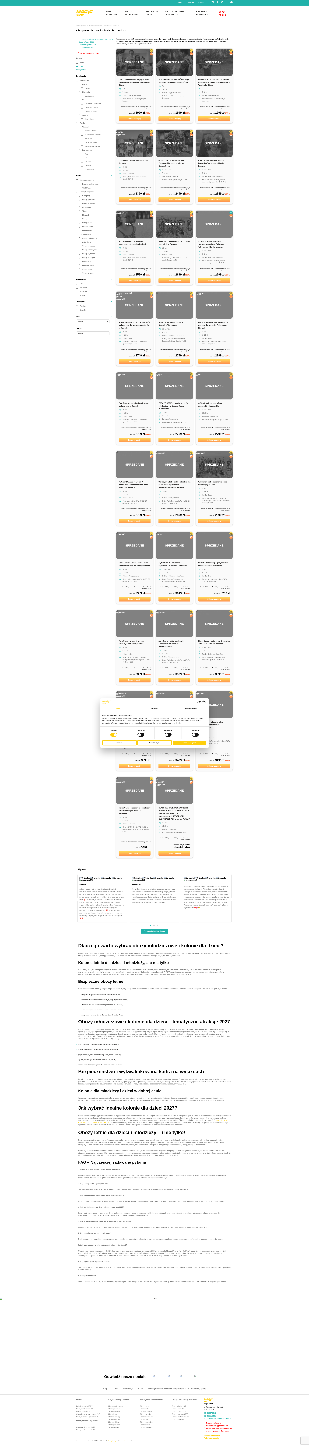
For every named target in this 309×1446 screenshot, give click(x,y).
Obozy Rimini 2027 (178, 1409)
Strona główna (81, 25)
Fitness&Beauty (88, 265)
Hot (80, 284)
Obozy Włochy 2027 (179, 1406)
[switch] (140, 735)
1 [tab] (150, 925)
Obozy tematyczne (86, 192)
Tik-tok (84, 211)
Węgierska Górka (90, 142)
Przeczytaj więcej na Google (154, 931)
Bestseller (83, 291)
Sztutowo (87, 162)
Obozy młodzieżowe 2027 (85, 1409)
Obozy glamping (145, 1414)
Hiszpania (86, 92)
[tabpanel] (102, 899)
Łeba (86, 158)
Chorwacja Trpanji (90, 111)
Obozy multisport (88, 257)
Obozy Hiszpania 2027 (180, 1414)
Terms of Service (124, 1441)
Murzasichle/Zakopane (92, 135)
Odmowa (119, 743)
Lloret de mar (89, 96)
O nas (115, 1389)
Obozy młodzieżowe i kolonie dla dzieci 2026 (96, 39)
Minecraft (85, 215)
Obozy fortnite (145, 1425)
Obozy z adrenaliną (89, 238)
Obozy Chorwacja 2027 (180, 1411)
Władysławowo (89, 169)
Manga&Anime (87, 227)
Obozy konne (87, 269)
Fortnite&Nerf (87, 230)
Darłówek (87, 166)
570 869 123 (202, 3)
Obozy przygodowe (146, 1422)
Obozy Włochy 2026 (86, 42)
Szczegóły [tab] (154, 709)
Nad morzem (87, 150)
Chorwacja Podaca (91, 108)
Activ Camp (86, 242)
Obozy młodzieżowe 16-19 (85, 1430)
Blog (105, 1389)
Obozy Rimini (89, 119)
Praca (180, 3)
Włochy (85, 115)
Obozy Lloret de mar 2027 (181, 1417)
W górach (85, 127)
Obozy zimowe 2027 (86, 47)
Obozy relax (144, 1419)
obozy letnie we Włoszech (100, 1122)
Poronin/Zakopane (90, 131)
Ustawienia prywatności (212, 1435)
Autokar (82, 306)
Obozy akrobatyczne (90, 250)
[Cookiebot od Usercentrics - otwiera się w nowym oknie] (196, 702)
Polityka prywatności (211, 1438)
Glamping (86, 196)
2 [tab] (154, 925)
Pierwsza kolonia (88, 203)
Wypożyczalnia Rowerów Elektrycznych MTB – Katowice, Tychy (177, 1389)
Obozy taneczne (88, 273)
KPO (140, 1389)
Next (233, 899)
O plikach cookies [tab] (191, 709)
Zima (81, 63)
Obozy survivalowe (89, 219)
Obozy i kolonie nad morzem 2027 (88, 1414)
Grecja (84, 84)
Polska (82, 123)
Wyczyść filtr (80, 70)
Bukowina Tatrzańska (92, 146)
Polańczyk (88, 138)
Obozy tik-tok (144, 1409)
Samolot (82, 310)
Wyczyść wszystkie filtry (88, 53)
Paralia (87, 88)
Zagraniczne (84, 80)
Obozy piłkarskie (88, 246)
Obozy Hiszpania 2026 (87, 45)
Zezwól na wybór (154, 743)
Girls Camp (86, 207)
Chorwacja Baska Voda (92, 104)
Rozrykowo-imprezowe (90, 184)
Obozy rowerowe (114, 1419)
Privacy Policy (112, 1441)
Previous (75, 899)
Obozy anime (144, 1406)
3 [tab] (157, 925)
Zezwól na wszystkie (190, 743)
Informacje (128, 1389)
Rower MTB (86, 261)
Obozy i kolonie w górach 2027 (87, 1417)
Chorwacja (86, 100)
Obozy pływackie (88, 254)
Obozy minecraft (146, 1427)
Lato (81, 66)
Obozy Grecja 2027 (178, 1419)
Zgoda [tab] (118, 709)
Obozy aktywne (85, 234)
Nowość (82, 295)
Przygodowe (87, 223)
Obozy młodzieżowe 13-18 (85, 1427)
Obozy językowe (88, 199)
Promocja (83, 288)
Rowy (86, 154)
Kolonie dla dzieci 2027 (84, 1406)
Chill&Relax (86, 188)
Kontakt (191, 3)
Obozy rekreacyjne (86, 180)
